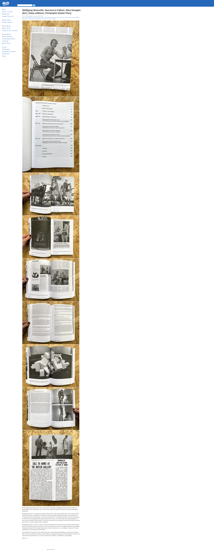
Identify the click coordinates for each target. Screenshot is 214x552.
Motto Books (6, 34)
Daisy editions (48, 17)
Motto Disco (6, 43)
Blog (3, 9)
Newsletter (5, 54)
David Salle (62, 17)
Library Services (7, 16)
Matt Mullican (25, 18)
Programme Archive (9, 51)
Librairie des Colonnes (10, 30)
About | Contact (7, 12)
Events (4, 47)
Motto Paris (6, 28)
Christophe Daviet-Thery (38, 17)
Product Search (7, 22)
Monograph (29, 16)
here (27, 538)
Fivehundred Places (8, 39)
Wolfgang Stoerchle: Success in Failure (46, 18)
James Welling (75, 17)
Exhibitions (6, 49)
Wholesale (5, 14)
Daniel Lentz (55, 17)
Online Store (6, 20)
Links (4, 56)
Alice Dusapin (28, 17)
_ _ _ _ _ (5, 58)
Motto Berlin (6, 26)
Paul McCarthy (32, 18)
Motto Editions (7, 36)
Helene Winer (68, 17)
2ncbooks (5, 41)
